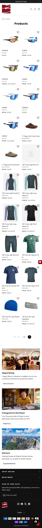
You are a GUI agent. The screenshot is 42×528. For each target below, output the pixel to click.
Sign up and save (11, 484)
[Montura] (21, 439)
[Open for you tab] (35, 521)
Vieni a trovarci (8, 383)
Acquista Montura (9, 463)
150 (24, 337)
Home (3, 19)
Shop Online (8, 472)
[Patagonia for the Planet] (21, 399)
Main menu (7, 477)
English (20, 512)
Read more (6, 423)
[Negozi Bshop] (21, 359)
